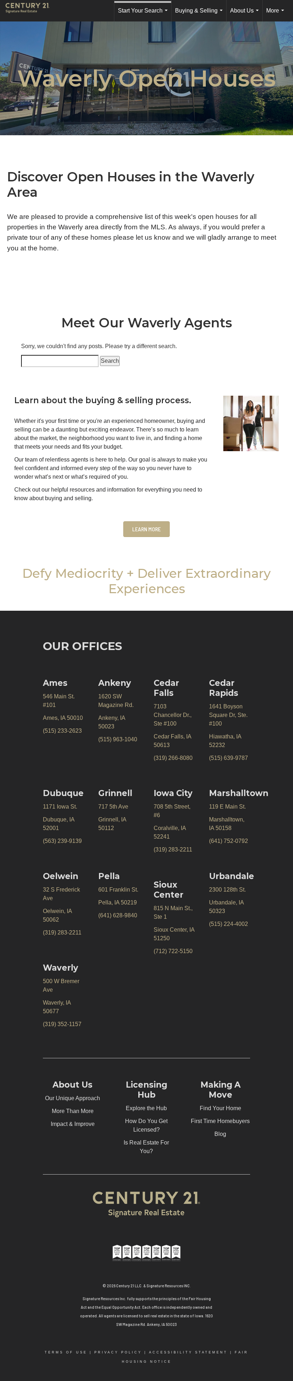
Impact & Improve (73, 1124)
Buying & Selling (200, 14)
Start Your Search (144, 14)
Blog (220, 1134)
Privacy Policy (118, 1352)
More (276, 14)
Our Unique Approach (72, 1098)
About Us (246, 14)
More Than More (73, 1111)
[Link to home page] (31, 10)
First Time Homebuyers (220, 1121)
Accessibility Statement (188, 1352)
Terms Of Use (66, 1352)
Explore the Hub (146, 1108)
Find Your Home (220, 1108)
